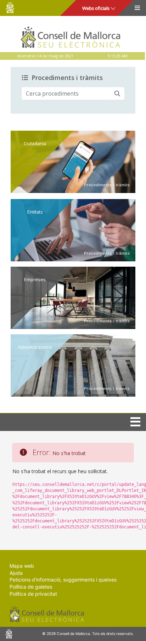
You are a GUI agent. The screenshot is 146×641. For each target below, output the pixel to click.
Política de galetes (31, 587)
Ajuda (16, 573)
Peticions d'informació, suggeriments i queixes (63, 580)
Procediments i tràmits (67, 78)
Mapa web (22, 566)
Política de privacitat (33, 594)
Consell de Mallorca (10, 7)
